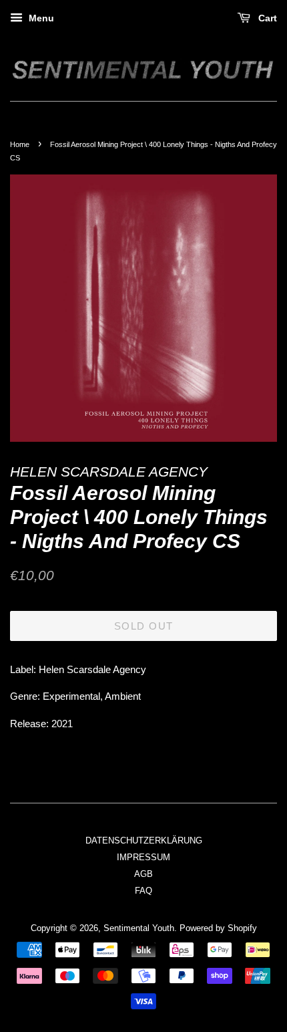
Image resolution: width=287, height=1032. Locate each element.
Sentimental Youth (138, 928)
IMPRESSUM (143, 857)
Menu (40, 18)
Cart (266, 18)
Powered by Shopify (218, 928)
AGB (143, 874)
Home (19, 144)
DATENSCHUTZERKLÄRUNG (143, 840)
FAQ (143, 891)
